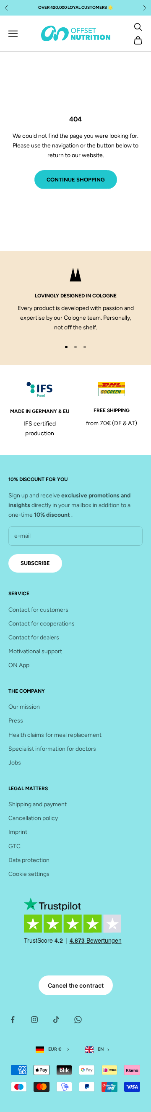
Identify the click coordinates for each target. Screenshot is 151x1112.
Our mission (24, 706)
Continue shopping (76, 179)
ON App (18, 665)
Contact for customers (38, 609)
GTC (14, 846)
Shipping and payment (37, 804)
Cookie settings (28, 874)
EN (101, 1049)
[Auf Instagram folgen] (34, 1019)
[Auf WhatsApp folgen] (78, 1019)
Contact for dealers (33, 637)
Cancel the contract (76, 985)
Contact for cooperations (41, 623)
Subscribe (35, 563)
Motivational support (35, 651)
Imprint (17, 832)
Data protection (28, 860)
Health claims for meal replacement (55, 735)
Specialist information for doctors (52, 748)
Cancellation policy (33, 818)
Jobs (14, 762)
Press (15, 720)
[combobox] (99, 1049)
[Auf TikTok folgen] (56, 1019)
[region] (75, 300)
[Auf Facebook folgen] (12, 1019)
